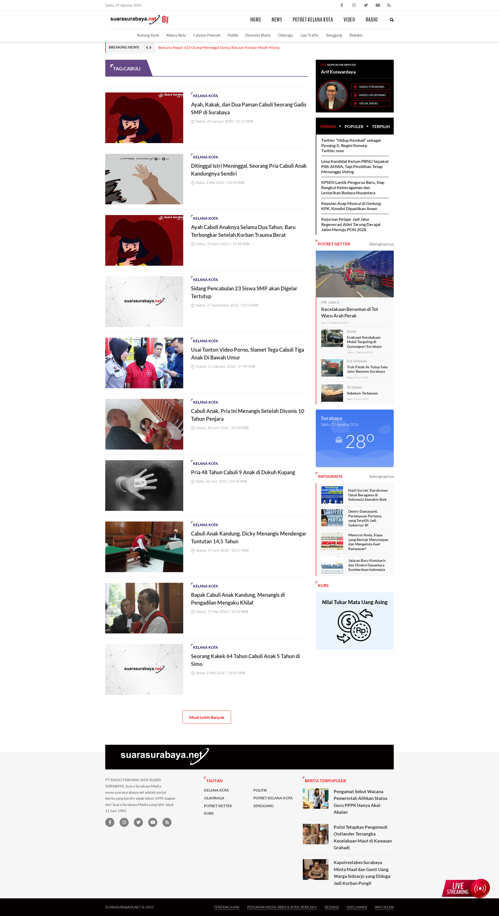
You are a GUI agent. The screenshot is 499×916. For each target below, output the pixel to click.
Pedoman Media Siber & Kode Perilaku (282, 907)
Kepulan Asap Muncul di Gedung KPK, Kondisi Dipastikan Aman (351, 206)
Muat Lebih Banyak (207, 717)
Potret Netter (218, 806)
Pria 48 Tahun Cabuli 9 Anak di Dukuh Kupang (243, 472)
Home (255, 19)
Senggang (334, 35)
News (277, 19)
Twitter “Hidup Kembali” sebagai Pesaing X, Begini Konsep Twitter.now (351, 145)
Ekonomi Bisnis (258, 35)
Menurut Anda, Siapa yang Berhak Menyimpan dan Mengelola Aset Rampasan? (368, 542)
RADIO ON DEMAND (372, 95)
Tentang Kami (148, 35)
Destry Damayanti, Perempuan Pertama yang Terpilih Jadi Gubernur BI (365, 518)
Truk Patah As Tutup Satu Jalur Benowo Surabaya (367, 369)
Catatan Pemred (206, 35)
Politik (233, 35)
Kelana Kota (176, 35)
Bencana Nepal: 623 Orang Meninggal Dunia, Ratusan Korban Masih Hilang (218, 47)
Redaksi (356, 35)
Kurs (209, 813)
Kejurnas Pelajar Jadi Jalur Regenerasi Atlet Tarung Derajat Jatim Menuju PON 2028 (350, 224)
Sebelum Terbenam (362, 393)
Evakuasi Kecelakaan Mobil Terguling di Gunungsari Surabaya (364, 342)
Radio (372, 19)
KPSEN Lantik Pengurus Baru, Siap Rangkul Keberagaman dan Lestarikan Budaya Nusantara (352, 187)
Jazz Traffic (309, 35)
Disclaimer (357, 907)
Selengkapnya (381, 243)
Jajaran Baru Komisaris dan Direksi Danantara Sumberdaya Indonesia (367, 565)
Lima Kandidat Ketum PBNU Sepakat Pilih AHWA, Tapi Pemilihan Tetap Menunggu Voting (355, 166)
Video (349, 19)
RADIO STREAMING (371, 86)
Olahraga (285, 35)
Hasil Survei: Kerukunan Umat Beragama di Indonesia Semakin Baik (368, 495)
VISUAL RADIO (368, 103)
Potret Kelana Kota (313, 19)
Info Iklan (384, 907)
